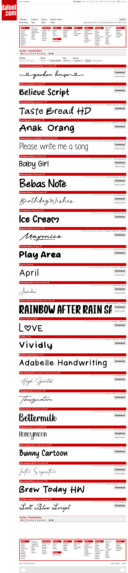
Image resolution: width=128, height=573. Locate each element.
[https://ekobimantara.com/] (50, 499)
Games (97, 43)
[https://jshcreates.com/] (45, 192)
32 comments (114, 321)
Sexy (107, 39)
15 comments (107, 339)
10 (41, 54)
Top (32, 22)
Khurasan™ (40, 102)
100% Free (115, 123)
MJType (39, 84)
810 (50, 54)
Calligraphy (87, 30)
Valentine (118, 30)
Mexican (44, 33)
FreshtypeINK (39, 427)
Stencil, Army (35, 32)
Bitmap (55, 39)
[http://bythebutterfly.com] (56, 138)
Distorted (23, 41)
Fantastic (98, 40)
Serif (75, 32)
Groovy (23, 33)
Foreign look (46, 28)
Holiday (118, 28)
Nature (108, 29)
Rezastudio (42, 463)
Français (87, 1)
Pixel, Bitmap (56, 41)
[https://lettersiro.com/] (48, 283)
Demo (124, 448)
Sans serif (77, 30)
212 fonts (39, 156)
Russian (44, 38)
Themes (22, 19)
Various (33, 39)
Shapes (97, 45)
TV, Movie (109, 35)
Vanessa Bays (49, 138)
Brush (86, 35)
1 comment (107, 231)
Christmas (119, 35)
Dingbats (98, 28)
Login (20, 1)
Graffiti (86, 38)
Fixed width (77, 33)
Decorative (34, 29)
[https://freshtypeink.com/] (45, 427)
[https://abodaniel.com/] (46, 409)
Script (86, 28)
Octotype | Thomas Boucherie (47, 373)
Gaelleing (29, 265)
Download (120, 72)
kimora (41, 355)
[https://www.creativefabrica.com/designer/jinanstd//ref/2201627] (53, 301)
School (86, 32)
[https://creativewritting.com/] (42, 210)
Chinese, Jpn (46, 30)
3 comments (107, 393)
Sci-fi (54, 33)
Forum (44, 19)
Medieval (66, 30)
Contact (123, 563)
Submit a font (56, 19)
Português (122, 1)
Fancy (23, 28)
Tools (52, 22)
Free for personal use (119, 68)
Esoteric (97, 38)
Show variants (55, 61)
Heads (108, 32)
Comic (23, 32)
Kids (107, 34)
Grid (32, 37)
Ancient (97, 35)
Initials (33, 35)
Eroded (23, 40)
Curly (22, 37)
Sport (107, 31)
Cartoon (23, 30)
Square (55, 30)
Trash (86, 37)
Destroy (23, 43)
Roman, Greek (44, 36)
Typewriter (34, 31)
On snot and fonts (29, 563)
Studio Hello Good (42, 445)
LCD (54, 32)
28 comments (108, 141)
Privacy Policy (115, 563)
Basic (76, 28)
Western (23, 38)
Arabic (44, 32)
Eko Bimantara (43, 499)
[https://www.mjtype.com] (44, 84)
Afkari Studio (37, 174)
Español (96, 1)
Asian (96, 33)
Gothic (66, 28)
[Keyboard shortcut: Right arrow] (53, 54)
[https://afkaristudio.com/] (44, 174)
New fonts (23, 22)
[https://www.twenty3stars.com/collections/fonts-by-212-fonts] (44, 156)
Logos (107, 37)
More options (97, 61)
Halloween (119, 33)
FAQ (43, 22)
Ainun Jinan (47, 301)
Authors (34, 19)
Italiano (113, 1)
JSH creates (39, 192)
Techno (55, 28)
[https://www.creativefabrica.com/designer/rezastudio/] (47, 463)
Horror (23, 45)
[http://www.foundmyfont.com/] (59, 373)
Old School (24, 35)
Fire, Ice (33, 27)
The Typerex (49, 66)
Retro (33, 34)
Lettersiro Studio (41, 283)
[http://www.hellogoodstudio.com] (50, 445)
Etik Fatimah (36, 210)
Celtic (65, 33)
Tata (29, 337)
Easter (118, 32)
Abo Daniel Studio (38, 409)
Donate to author (120, 76)
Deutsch (105, 1)
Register (27, 1)
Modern (65, 32)
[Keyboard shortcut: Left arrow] (21, 54)
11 (44, 54)
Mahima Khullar (32, 319)
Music (107, 42)
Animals (97, 32)
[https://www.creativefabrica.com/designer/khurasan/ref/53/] (46, 102)
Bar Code (108, 27)
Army (107, 40)
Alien (96, 30)
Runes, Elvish (99, 37)
